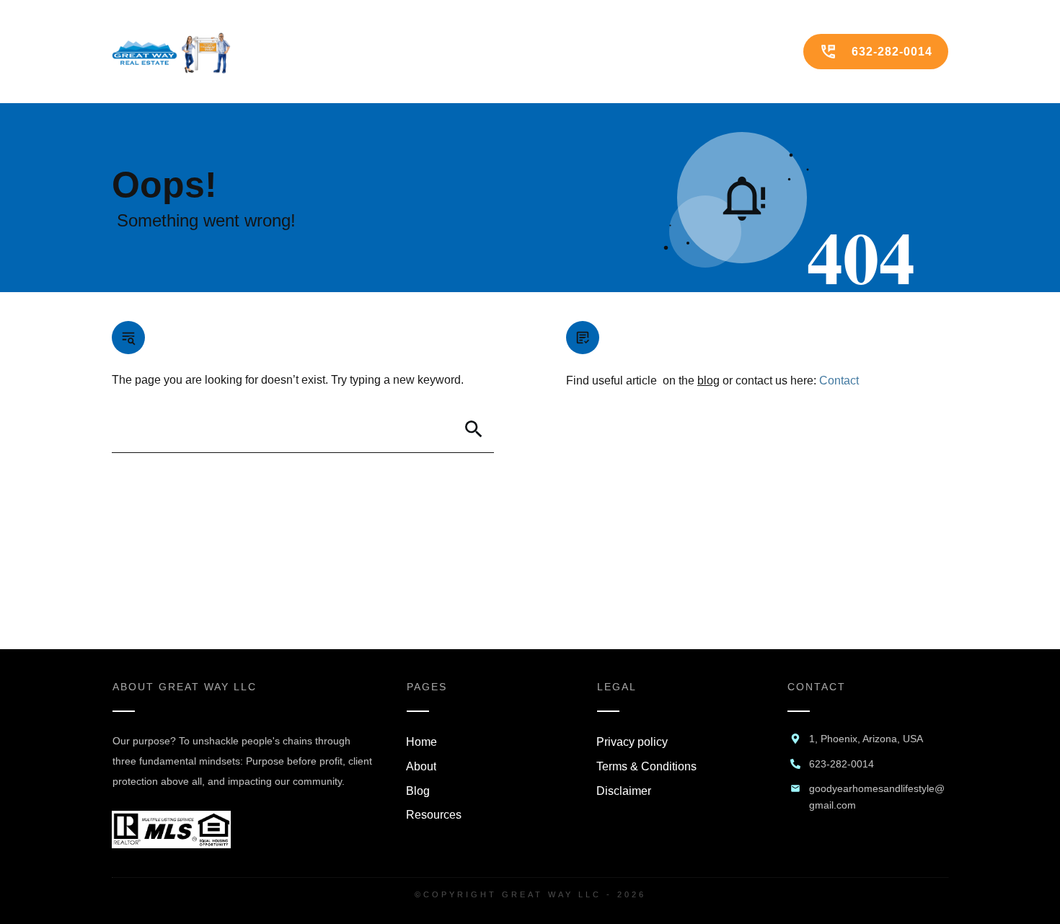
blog (708, 380)
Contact (839, 380)
